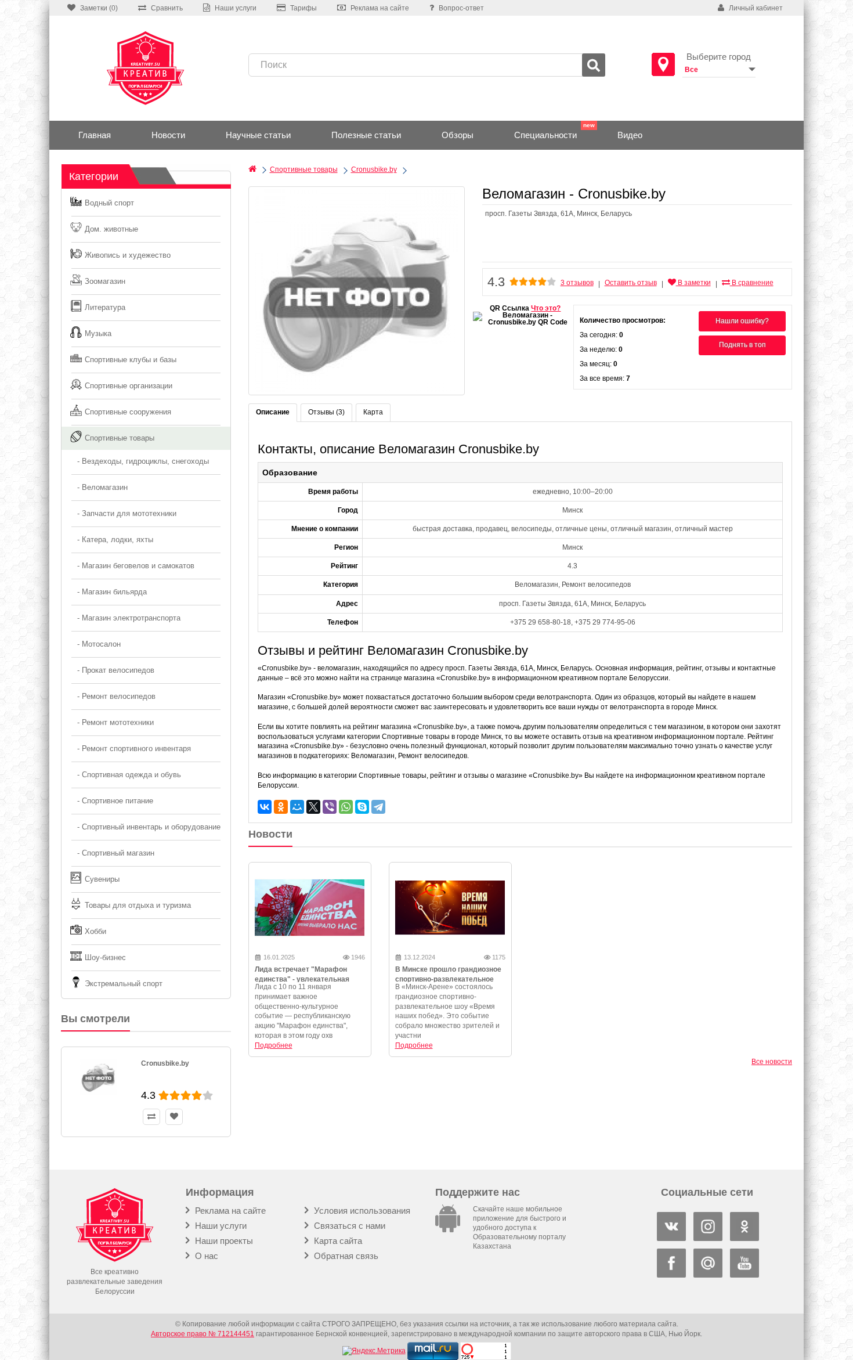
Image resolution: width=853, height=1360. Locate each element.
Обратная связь (345, 1256)
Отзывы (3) (326, 412)
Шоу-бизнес (105, 957)
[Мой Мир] (297, 807)
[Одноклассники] (281, 807)
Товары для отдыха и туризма (138, 905)
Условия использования (361, 1210)
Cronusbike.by (165, 1063)
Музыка (98, 333)
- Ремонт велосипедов (113, 696)
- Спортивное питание (111, 800)
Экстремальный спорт (123, 983)
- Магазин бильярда (108, 591)
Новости (168, 135)
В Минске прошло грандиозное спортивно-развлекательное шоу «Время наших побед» (448, 979)
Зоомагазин (105, 281)
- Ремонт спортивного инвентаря (130, 748)
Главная (94, 135)
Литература (105, 307)
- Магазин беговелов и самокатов (132, 565)
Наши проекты (223, 1241)
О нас (205, 1256)
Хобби (95, 931)
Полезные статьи (366, 135)
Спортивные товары (119, 438)
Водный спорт (109, 203)
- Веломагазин (99, 487)
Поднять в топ (742, 345)
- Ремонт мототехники (112, 722)
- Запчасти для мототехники (123, 513)
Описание (273, 412)
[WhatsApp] (346, 807)
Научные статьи (258, 135)
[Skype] (362, 807)
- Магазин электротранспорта (125, 618)
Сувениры (102, 879)
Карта (373, 412)
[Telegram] (378, 807)
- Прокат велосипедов (112, 670)
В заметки (693, 283)
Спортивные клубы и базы (130, 359)
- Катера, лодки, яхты (111, 539)
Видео (629, 135)
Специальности (545, 135)
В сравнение (752, 283)
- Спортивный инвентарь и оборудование (145, 827)
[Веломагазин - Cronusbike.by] (356, 290)
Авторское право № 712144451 (202, 1334)
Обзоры (458, 135)
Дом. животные (111, 229)
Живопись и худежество (128, 255)
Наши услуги (220, 1226)
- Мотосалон (95, 644)
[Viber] (330, 807)
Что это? (546, 308)
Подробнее (273, 1045)
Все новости (771, 1062)
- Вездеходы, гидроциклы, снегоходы (139, 461)
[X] (313, 807)
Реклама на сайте (229, 1210)
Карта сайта (337, 1241)
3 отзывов (577, 283)
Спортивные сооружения (128, 411)
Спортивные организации (128, 385)
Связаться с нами (348, 1226)
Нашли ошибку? (742, 321)
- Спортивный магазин (112, 853)
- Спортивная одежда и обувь (125, 774)
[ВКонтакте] (265, 807)
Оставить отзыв (631, 283)
